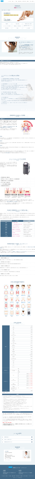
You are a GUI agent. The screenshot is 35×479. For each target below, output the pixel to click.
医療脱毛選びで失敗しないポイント (28, 26)
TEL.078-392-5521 (21, 473)
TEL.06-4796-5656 (5, 473)
